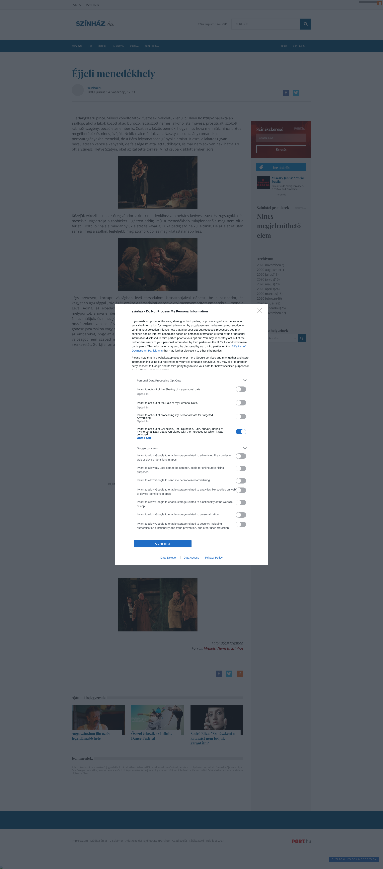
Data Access (191, 557)
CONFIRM (162, 543)
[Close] (260, 312)
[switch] (241, 389)
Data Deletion (168, 557)
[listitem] (191, 380)
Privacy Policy (214, 557)
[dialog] (191, 434)
